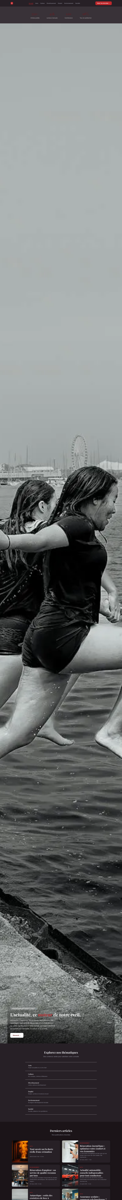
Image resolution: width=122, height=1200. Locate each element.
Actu (36, 3)
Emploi (60, 3)
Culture (42, 3)
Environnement (68, 3)
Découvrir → (17, 1035)
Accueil (31, 3)
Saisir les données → (103, 3)
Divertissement (51, 3)
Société (77, 3)
